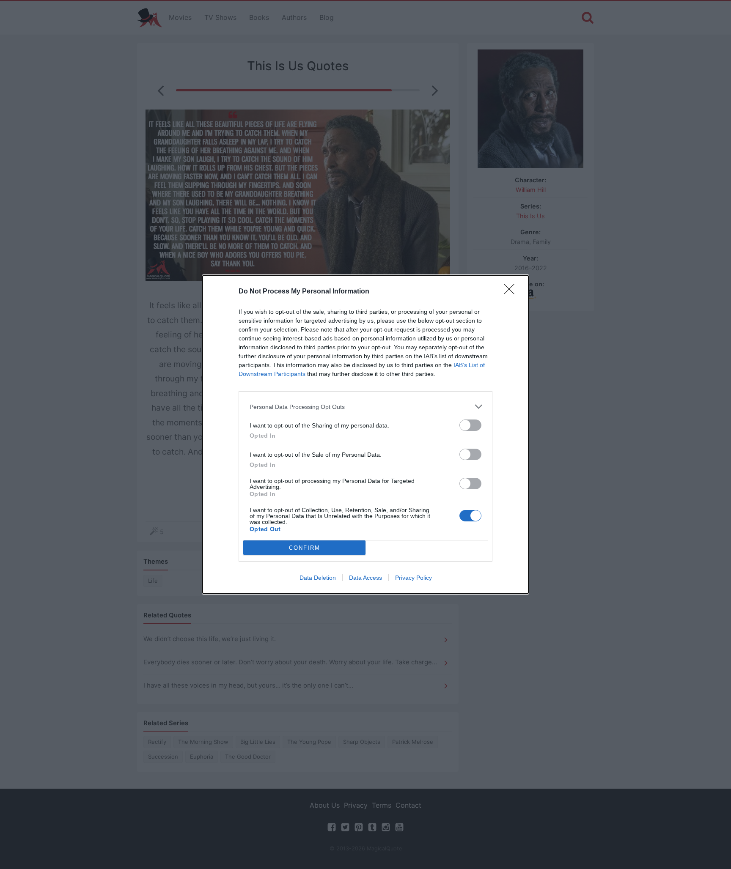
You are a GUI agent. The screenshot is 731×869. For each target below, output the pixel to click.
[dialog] (365, 434)
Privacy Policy (413, 577)
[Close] (512, 292)
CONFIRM (304, 548)
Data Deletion (318, 577)
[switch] (470, 425)
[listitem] (365, 406)
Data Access (365, 577)
